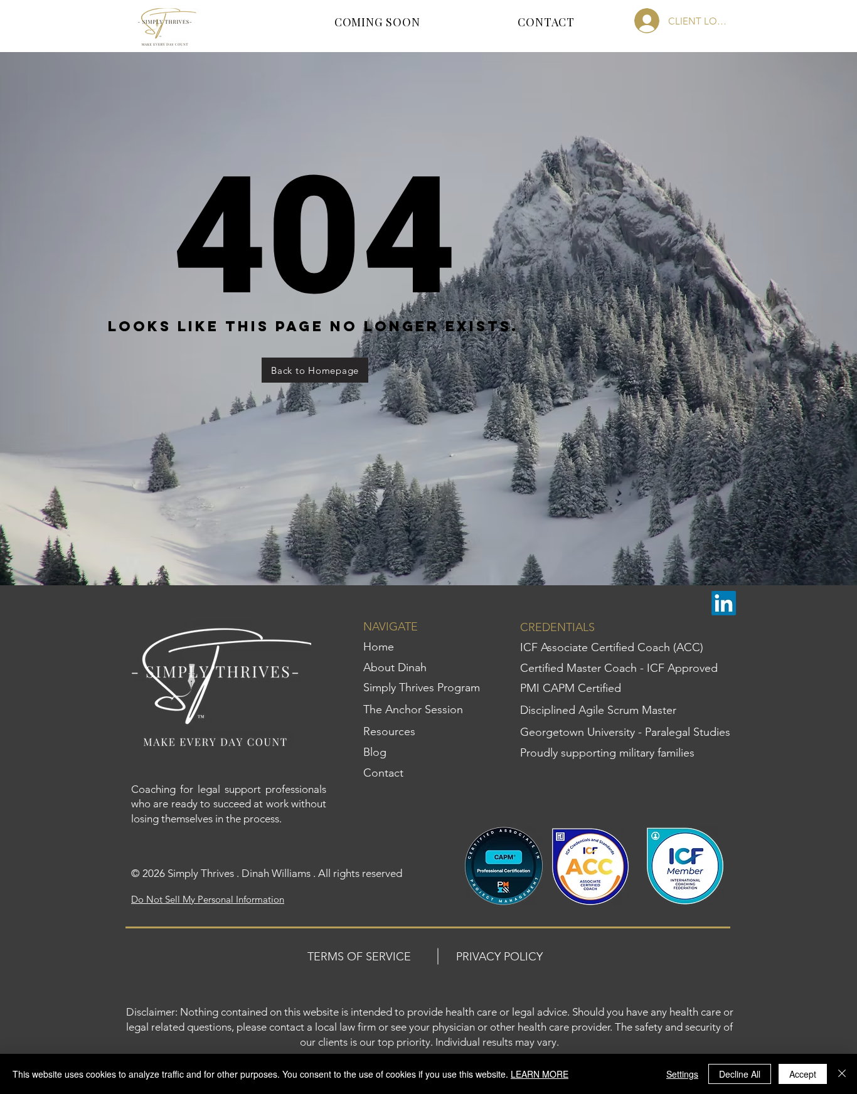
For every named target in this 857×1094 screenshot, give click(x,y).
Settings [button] (682, 1074)
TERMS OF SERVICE (359, 957)
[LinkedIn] (723, 603)
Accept (802, 1074)
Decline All (739, 1074)
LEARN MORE (539, 1074)
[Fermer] (841, 1074)
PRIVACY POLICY (499, 957)
